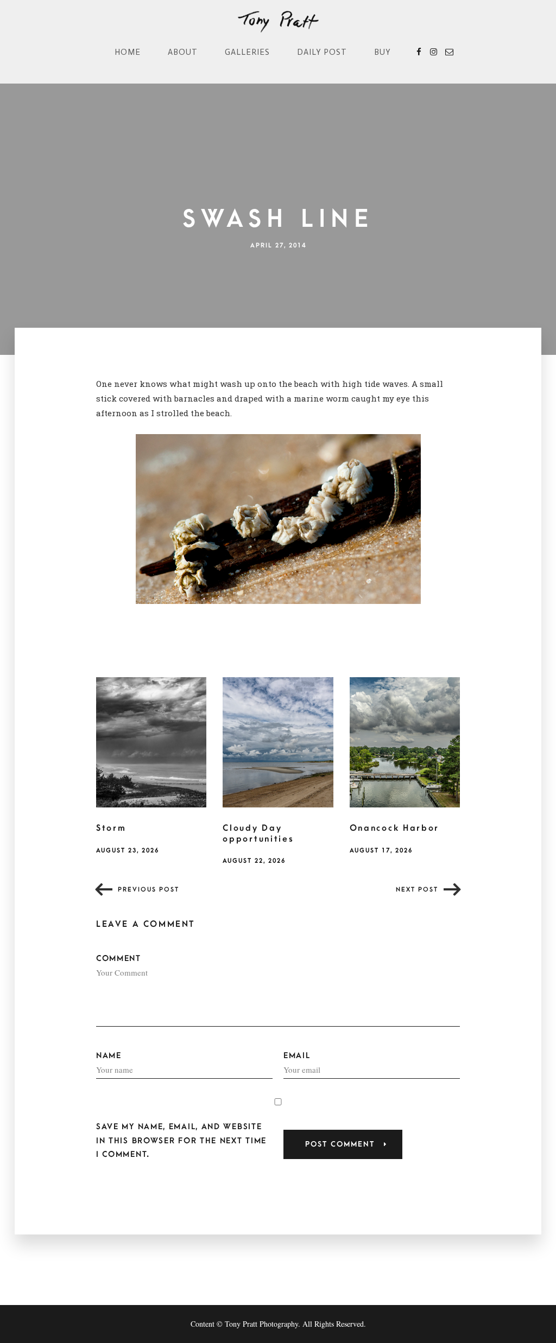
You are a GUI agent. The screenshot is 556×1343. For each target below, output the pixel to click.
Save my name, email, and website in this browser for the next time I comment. (181, 1140)
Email (297, 1055)
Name (109, 1055)
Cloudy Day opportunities (258, 833)
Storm (111, 828)
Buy (382, 52)
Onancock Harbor (395, 828)
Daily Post (322, 52)
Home (128, 52)
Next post (417, 889)
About (183, 52)
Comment (118, 958)
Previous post (148, 889)
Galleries (247, 52)
